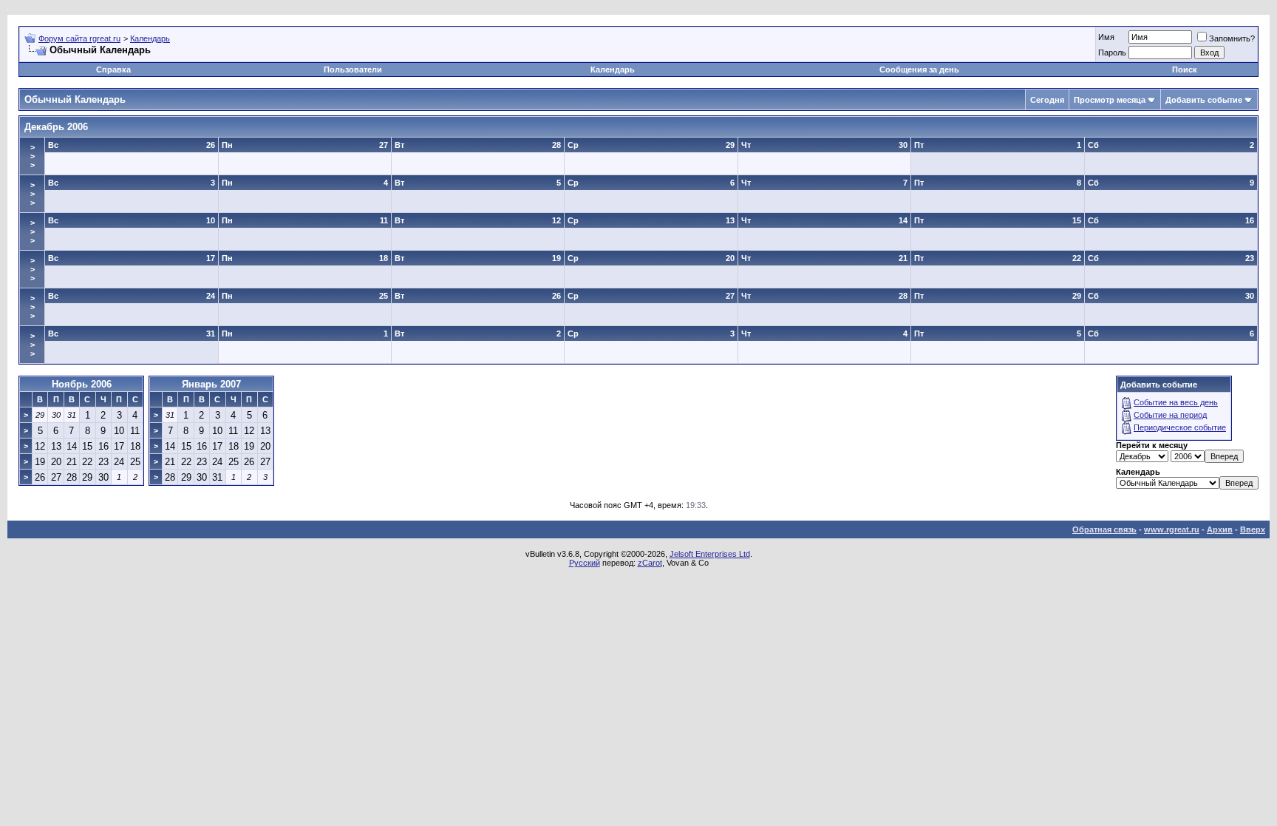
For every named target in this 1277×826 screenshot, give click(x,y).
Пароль (1112, 52)
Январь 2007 (211, 384)
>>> (32, 156)
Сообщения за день (919, 69)
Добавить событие (1203, 99)
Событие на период (1170, 414)
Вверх (1252, 529)
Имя (1106, 37)
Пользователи (353, 69)
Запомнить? (1232, 38)
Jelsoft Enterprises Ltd (710, 553)
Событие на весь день (1176, 402)
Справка (113, 69)
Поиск (1184, 69)
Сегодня (1047, 99)
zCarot (650, 562)
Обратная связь (1104, 529)
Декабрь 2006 (56, 126)
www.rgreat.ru (1171, 529)
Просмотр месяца (1109, 99)
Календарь (150, 38)
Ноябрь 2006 (82, 384)
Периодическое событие (1180, 427)
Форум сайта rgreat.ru (79, 38)
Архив (1220, 529)
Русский (584, 562)
